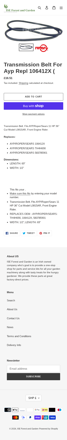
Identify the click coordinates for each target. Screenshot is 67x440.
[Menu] (61, 7)
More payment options (34, 114)
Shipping (23, 83)
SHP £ (32, 398)
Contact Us (13, 318)
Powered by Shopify (48, 429)
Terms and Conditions (19, 336)
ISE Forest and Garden (27, 429)
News (10, 327)
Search (11, 300)
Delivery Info (14, 345)
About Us (12, 309)
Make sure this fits (20, 193)
